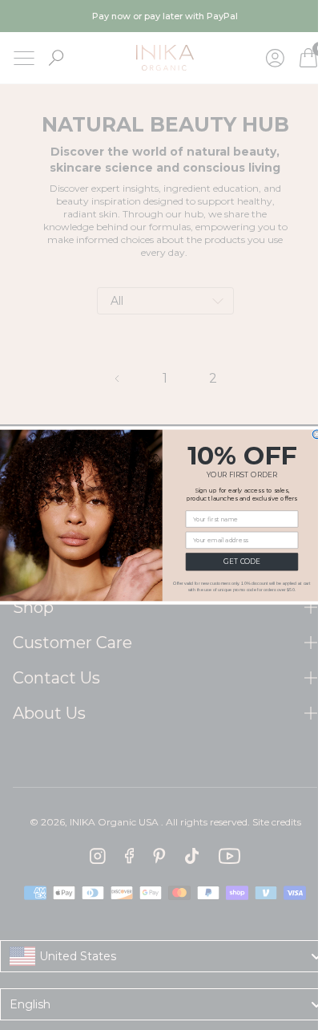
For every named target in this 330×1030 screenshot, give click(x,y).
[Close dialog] (316, 434)
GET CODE (241, 562)
